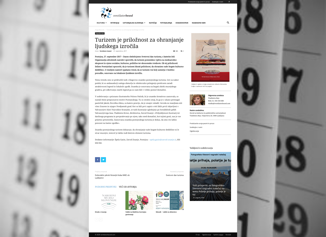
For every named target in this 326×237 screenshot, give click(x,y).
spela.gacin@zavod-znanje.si (163, 139)
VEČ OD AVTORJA (128, 186)
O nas (198, 235)
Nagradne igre (199, 23)
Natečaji (153, 23)
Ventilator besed (105, 51)
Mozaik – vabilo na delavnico (166, 212)
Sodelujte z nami (217, 2)
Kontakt (228, 235)
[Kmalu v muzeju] (109, 200)
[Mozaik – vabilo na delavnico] (170, 200)
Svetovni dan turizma (175, 175)
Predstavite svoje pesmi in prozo (199, 2)
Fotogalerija (166, 23)
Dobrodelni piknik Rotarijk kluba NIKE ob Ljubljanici (112, 176)
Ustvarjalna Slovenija (133, 23)
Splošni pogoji (218, 235)
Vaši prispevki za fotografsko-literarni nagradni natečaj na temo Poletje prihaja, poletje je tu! (209, 190)
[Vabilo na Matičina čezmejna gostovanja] (139, 200)
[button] (228, 23)
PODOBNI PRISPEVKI (105, 186)
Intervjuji (114, 23)
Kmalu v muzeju (100, 212)
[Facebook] (229, 2)
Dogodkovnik (182, 23)
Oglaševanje (194, 131)
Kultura (101, 23)
